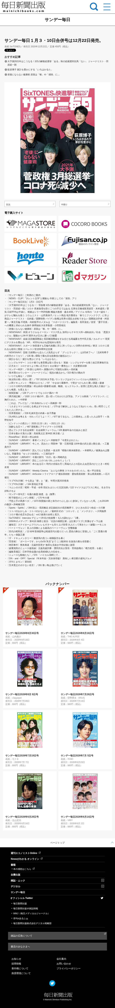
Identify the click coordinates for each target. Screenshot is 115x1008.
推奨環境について (21, 973)
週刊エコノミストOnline (24, 853)
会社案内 (61, 959)
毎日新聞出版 (20, 903)
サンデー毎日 (18, 892)
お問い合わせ (64, 963)
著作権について (20, 968)
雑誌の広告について (21, 935)
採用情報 (16, 963)
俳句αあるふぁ (20, 918)
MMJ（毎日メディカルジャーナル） (31, 913)
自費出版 (15, 874)
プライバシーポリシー (69, 968)
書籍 (13, 865)
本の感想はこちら (22, 869)
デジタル (15, 886)
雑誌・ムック (18, 880)
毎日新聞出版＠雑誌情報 (25, 908)
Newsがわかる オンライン (25, 859)
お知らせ (16, 959)
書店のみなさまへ (20, 946)
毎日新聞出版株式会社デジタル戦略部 (32, 923)
